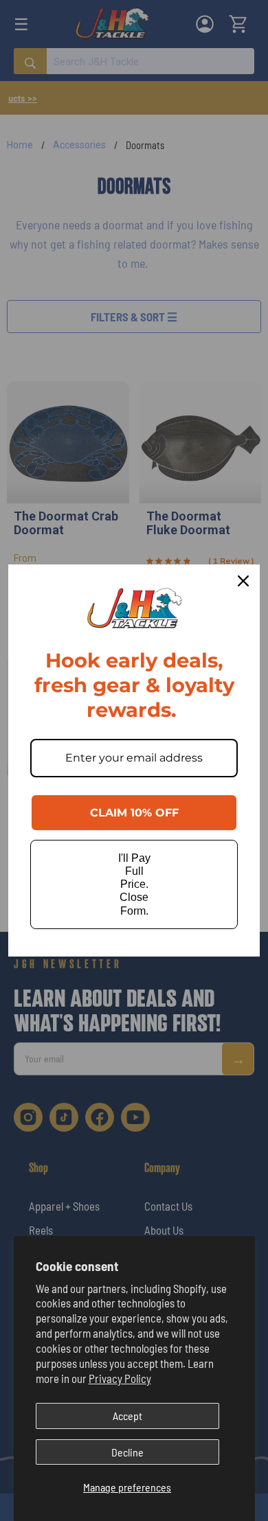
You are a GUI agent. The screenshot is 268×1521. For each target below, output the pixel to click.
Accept (127, 1415)
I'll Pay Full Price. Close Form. (134, 884)
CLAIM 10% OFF (134, 812)
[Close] (243, 580)
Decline (127, 1452)
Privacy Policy (120, 1378)
